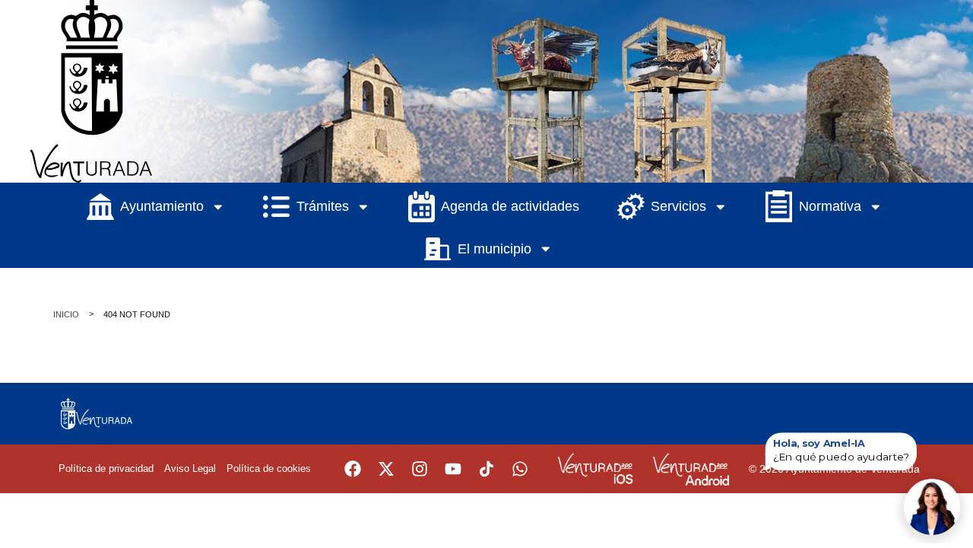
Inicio (66, 314)
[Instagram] (419, 469)
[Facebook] (352, 469)
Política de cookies (269, 468)
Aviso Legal (190, 468)
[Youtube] (453, 469)
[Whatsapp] (520, 469)
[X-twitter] (386, 469)
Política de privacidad (106, 468)
